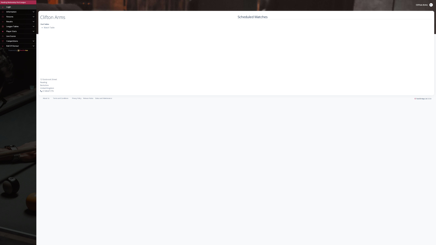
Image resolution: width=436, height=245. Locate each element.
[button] (18, 12)
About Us (46, 98)
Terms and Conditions (60, 98)
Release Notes (88, 98)
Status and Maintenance (103, 98)
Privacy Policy (76, 98)
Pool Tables (45, 24)
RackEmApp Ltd (421, 99)
